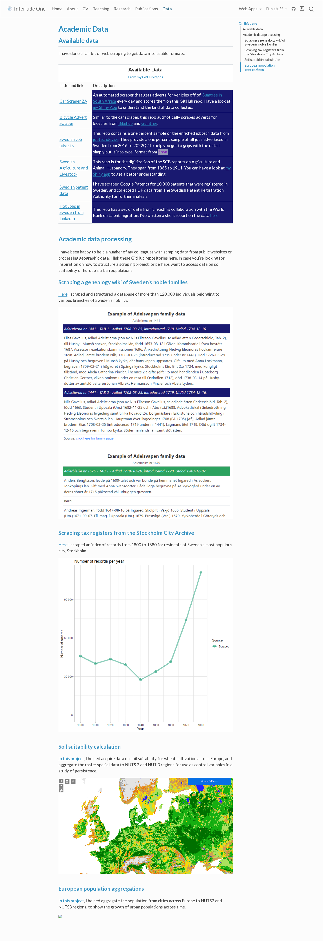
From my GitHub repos (145, 77)
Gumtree (149, 123)
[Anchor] (103, 40)
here (214, 215)
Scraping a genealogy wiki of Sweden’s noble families (265, 42)
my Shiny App (105, 107)
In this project (71, 758)
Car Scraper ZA (73, 101)
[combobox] (311, 8)
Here (62, 294)
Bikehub (125, 123)
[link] (250, 8)
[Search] (311, 8)
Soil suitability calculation (262, 60)
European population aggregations (260, 67)
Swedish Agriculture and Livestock (74, 168)
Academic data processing (261, 34)
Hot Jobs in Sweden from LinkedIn (71, 212)
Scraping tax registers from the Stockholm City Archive (264, 52)
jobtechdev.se (105, 139)
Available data (253, 29)
